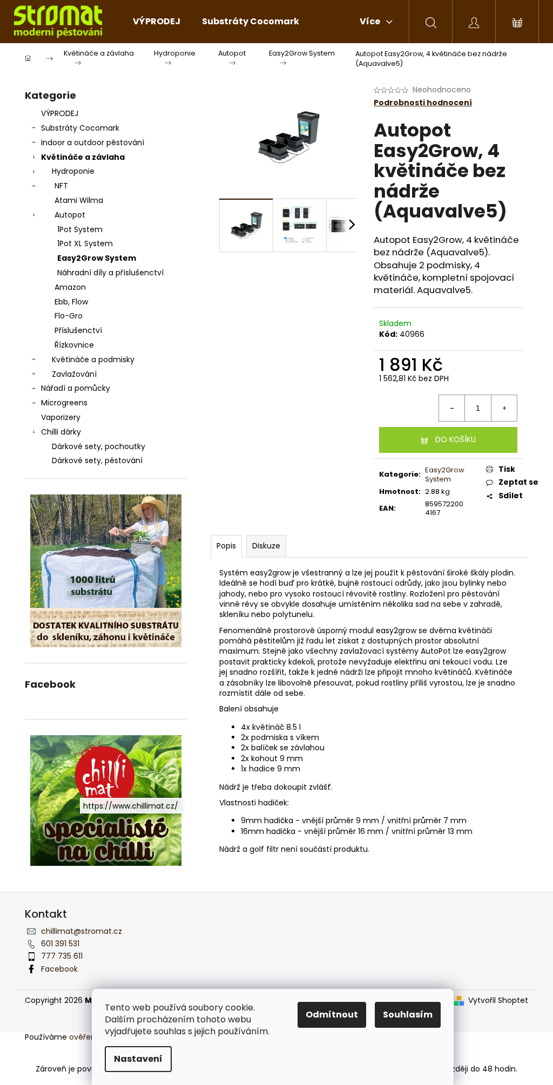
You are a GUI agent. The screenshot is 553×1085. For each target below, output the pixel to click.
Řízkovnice (74, 345)
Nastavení (138, 1059)
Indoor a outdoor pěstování (92, 142)
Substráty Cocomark (80, 128)
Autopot (70, 214)
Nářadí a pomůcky (75, 388)
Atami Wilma (79, 200)
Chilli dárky (61, 431)
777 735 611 (62, 956)
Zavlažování (74, 374)
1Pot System (80, 229)
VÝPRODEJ (59, 113)
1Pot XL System (85, 243)
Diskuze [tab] (266, 545)
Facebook (59, 969)
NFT (61, 185)
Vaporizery (60, 417)
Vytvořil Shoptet (498, 1000)
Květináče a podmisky (93, 359)
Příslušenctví (78, 330)
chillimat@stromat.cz (81, 931)
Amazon (70, 287)
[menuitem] (156, 21)
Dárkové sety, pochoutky (98, 446)
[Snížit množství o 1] (452, 408)
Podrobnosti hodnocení (423, 103)
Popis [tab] (226, 545)
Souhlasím (408, 1014)
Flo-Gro (69, 315)
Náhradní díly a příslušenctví (110, 272)
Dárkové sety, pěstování (97, 460)
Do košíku (455, 439)
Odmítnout (332, 1014)
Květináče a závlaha (83, 157)
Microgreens (64, 402)
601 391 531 (60, 943)
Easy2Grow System (96, 258)
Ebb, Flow (71, 301)
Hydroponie (73, 171)
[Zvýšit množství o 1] (504, 408)
